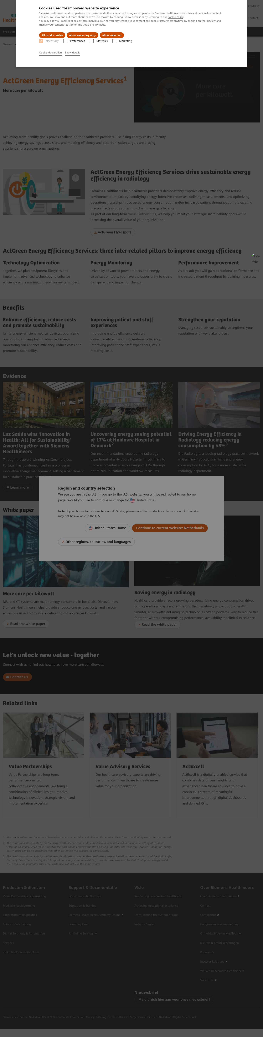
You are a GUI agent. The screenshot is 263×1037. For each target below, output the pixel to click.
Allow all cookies (52, 35)
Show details (72, 52)
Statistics (102, 41)
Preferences (77, 41)
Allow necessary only (82, 35)
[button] (256, 258)
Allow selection (111, 35)
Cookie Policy (175, 16)
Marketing (125, 41)
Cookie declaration (50, 52)
